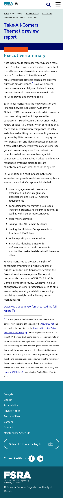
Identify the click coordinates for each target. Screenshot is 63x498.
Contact (8, 427)
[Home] (11, 4)
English (8, 399)
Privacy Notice (12, 410)
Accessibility (11, 405)
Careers (8, 421)
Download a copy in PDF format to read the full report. (30, 308)
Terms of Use (12, 416)
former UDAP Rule (12, 372)
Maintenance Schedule (17, 432)
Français (8, 394)
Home (6, 13)
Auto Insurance (32, 13)
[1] (32, 82)
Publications (47, 13)
